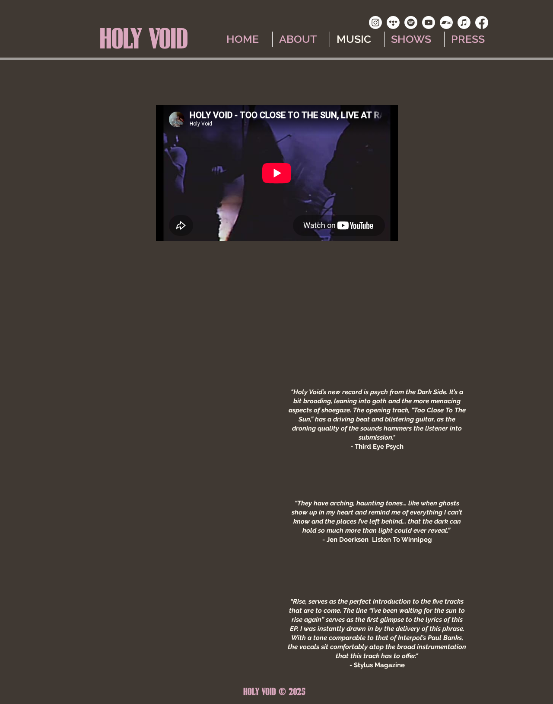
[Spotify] (410, 22)
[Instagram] (375, 22)
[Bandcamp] (446, 22)
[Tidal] (393, 22)
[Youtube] (428, 22)
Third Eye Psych (379, 446)
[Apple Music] (464, 22)
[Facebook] (481, 22)
